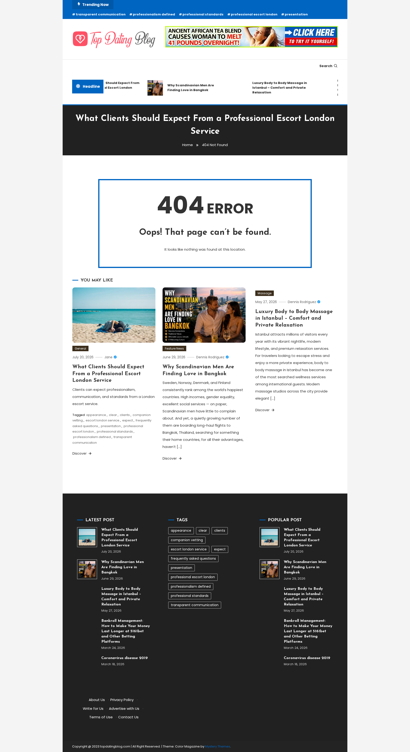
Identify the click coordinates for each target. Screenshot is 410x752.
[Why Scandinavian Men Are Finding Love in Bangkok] (87, 569)
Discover (80, 453)
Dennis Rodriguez (210, 357)
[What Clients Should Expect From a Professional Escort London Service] (87, 537)
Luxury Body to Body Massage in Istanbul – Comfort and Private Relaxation (273, 88)
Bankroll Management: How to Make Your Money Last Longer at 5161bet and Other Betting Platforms (125, 631)
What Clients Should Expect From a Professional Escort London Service (104, 88)
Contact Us (128, 717)
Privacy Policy (122, 699)
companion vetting (187, 540)
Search (325, 66)
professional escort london (254, 14)
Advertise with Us (124, 708)
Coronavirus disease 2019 (124, 658)
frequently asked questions (193, 558)
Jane (108, 357)
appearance (96, 415)
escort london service (102, 420)
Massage (264, 293)
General (80, 348)
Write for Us (93, 708)
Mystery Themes (217, 746)
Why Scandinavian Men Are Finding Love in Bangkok (184, 87)
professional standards (203, 14)
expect (127, 420)
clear (113, 415)
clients (125, 415)
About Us (97, 699)
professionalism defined (154, 14)
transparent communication (101, 14)
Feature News (174, 348)
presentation (296, 14)
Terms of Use (101, 717)
